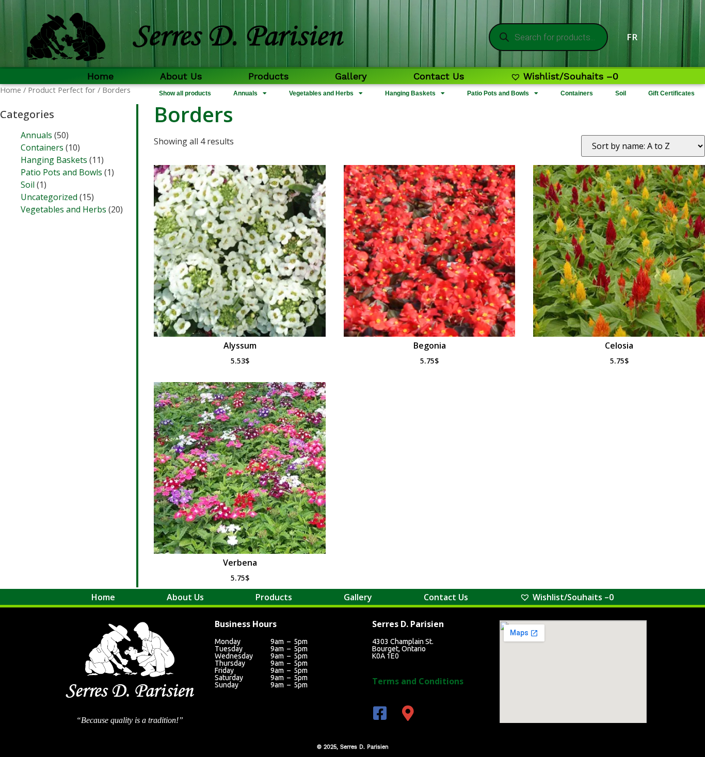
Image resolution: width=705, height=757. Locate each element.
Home (100, 76)
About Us (181, 76)
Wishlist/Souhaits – (570, 76)
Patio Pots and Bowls (498, 93)
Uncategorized (49, 197)
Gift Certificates (671, 93)
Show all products (185, 93)
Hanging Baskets (410, 93)
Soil (620, 93)
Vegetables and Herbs (321, 93)
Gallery (351, 76)
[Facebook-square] (380, 713)
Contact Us (438, 76)
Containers (576, 93)
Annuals (245, 93)
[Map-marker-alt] (408, 713)
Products (268, 76)
